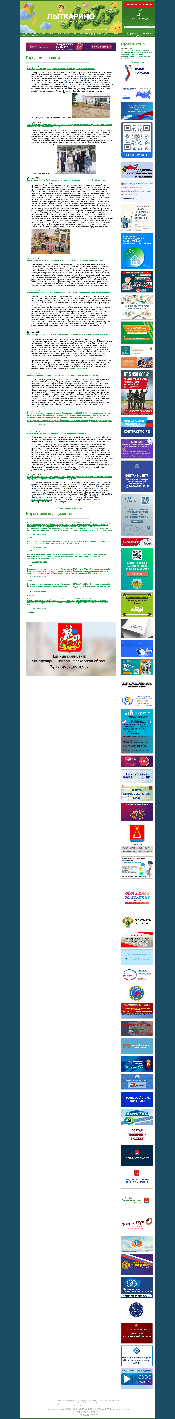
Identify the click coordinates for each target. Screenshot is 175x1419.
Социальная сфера (86, 34)
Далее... (30, 538)
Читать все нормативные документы (71, 617)
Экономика (52, 34)
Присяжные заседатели (29, 36)
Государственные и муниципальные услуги (139, 35)
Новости (33, 34)
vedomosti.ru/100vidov (77, 368)
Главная (24, 34)
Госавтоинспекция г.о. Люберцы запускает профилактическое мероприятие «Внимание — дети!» (67, 180)
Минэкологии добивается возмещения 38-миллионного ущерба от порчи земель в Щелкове (65, 260)
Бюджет (115, 34)
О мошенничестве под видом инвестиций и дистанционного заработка (56, 433)
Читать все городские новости (71, 508)
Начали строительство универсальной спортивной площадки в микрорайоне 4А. (61, 69)
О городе (41, 34)
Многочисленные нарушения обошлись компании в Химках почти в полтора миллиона (63, 375)
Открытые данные (102, 34)
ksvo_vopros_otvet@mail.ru (41, 500)
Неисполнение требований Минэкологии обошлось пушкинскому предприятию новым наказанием (68, 292)
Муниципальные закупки (67, 34)
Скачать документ (44, 425)
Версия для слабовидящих (139, 4)
